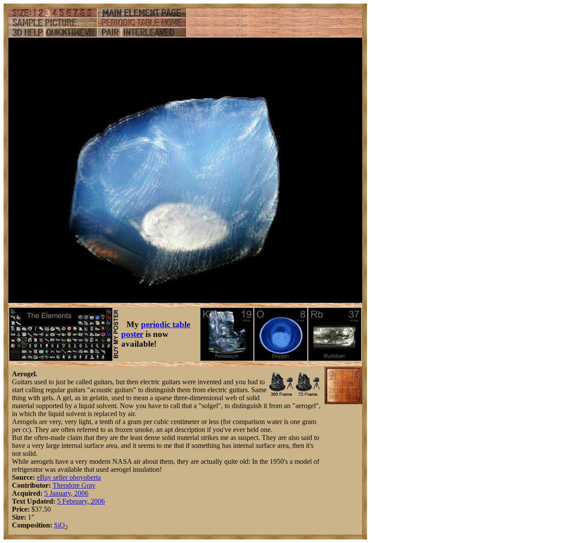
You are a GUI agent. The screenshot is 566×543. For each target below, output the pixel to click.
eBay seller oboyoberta (69, 477)
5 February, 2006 (81, 501)
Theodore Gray (74, 485)
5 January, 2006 (66, 493)
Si (57, 525)
